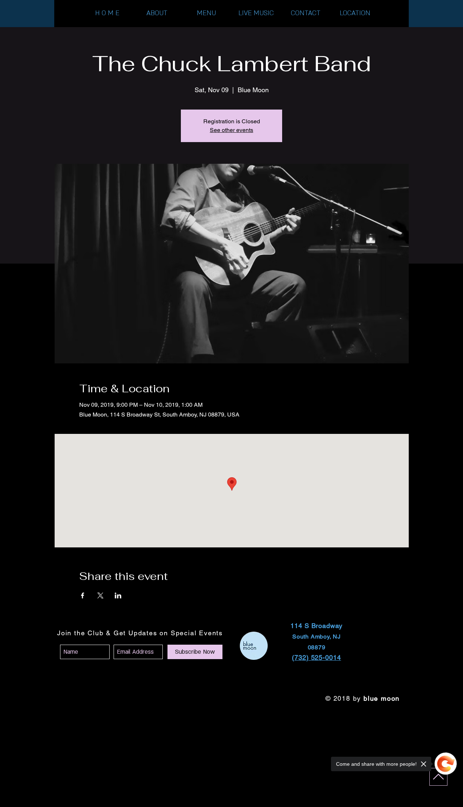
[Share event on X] (100, 595)
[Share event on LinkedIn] (118, 595)
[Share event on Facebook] (82, 595)
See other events (231, 130)
